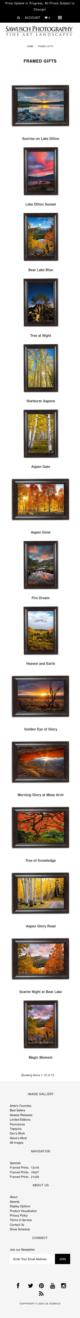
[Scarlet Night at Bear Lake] (40, 959)
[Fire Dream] (40, 565)
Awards (14, 1201)
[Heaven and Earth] (40, 631)
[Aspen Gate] (40, 434)
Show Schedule (20, 1229)
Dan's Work (17, 1133)
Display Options (20, 1206)
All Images (16, 1142)
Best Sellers (17, 1110)
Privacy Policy (19, 1215)
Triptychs (16, 1129)
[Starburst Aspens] (40, 369)
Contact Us (17, 1225)
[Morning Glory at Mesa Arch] (40, 762)
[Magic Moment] (40, 1025)
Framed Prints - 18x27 (24, 1172)
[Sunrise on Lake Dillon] (40, 106)
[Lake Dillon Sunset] (40, 172)
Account (32, 17)
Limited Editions (20, 1119)
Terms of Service (21, 1220)
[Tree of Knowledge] (40, 828)
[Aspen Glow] (40, 500)
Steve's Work (18, 1138)
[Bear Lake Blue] (40, 237)
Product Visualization (23, 1211)
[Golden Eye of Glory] (40, 697)
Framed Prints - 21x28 (24, 1177)
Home (30, 46)
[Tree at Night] (40, 303)
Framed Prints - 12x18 (24, 1167)
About (13, 1197)
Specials (15, 1163)
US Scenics (53, 1303)
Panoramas (17, 1124)
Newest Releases (21, 1115)
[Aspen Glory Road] (40, 894)
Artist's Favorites (20, 1106)
